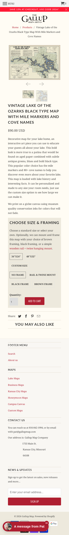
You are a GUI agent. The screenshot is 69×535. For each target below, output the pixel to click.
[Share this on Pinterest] (32, 316)
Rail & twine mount (43, 274)
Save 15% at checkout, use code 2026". (34, 9)
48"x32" (31, 256)
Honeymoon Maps (18, 397)
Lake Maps (14, 378)
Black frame (20, 284)
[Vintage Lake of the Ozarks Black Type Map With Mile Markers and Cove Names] (34, 62)
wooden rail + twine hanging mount (31, 248)
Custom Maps (15, 410)
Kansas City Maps (17, 391)
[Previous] (28, 84)
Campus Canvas (16, 404)
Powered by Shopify (45, 516)
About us (13, 360)
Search (11, 353)
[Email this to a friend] (38, 316)
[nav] (9, 3)
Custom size (19, 265)
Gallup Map (28, 516)
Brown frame (43, 284)
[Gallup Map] (34, 19)
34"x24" (16, 256)
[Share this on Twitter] (19, 316)
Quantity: (15, 294)
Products (27, 27)
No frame (18, 274)
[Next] (41, 84)
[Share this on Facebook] (25, 316)
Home (15, 27)
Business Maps (16, 384)
